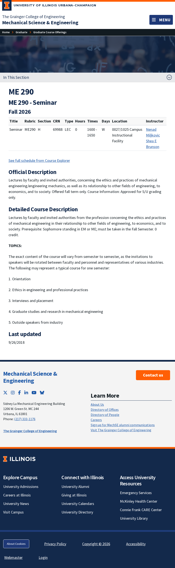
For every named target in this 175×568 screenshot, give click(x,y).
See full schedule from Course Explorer (39, 160)
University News (16, 503)
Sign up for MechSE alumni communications (123, 425)
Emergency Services (136, 492)
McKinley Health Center (138, 501)
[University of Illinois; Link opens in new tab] (19, 459)
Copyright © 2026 (96, 543)
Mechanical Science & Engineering (30, 377)
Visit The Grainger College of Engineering (121, 430)
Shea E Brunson (152, 143)
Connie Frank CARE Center (141, 509)
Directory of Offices (105, 409)
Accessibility (136, 543)
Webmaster (13, 557)
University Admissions (20, 486)
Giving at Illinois (74, 495)
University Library (134, 518)
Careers (96, 420)
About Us (97, 404)
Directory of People (105, 415)
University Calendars (77, 503)
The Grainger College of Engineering (33, 16)
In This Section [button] (16, 77)
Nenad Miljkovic (153, 132)
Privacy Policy (55, 543)
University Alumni (75, 486)
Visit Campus (13, 512)
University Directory (77, 512)
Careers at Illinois (17, 495)
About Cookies (16, 544)
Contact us (153, 375)
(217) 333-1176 (24, 419)
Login (43, 557)
